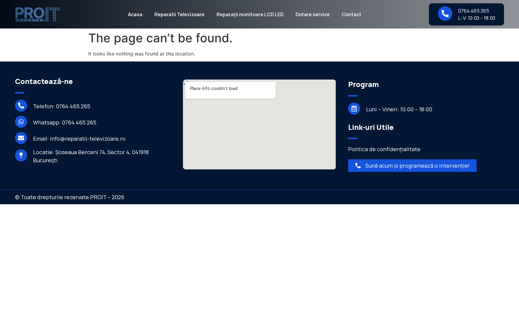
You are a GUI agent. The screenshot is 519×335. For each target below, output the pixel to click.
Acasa (135, 14)
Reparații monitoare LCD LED (250, 14)
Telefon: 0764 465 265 (61, 106)
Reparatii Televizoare (179, 14)
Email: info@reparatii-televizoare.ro (79, 138)
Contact (351, 14)
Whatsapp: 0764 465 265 (64, 122)
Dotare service (313, 14)
